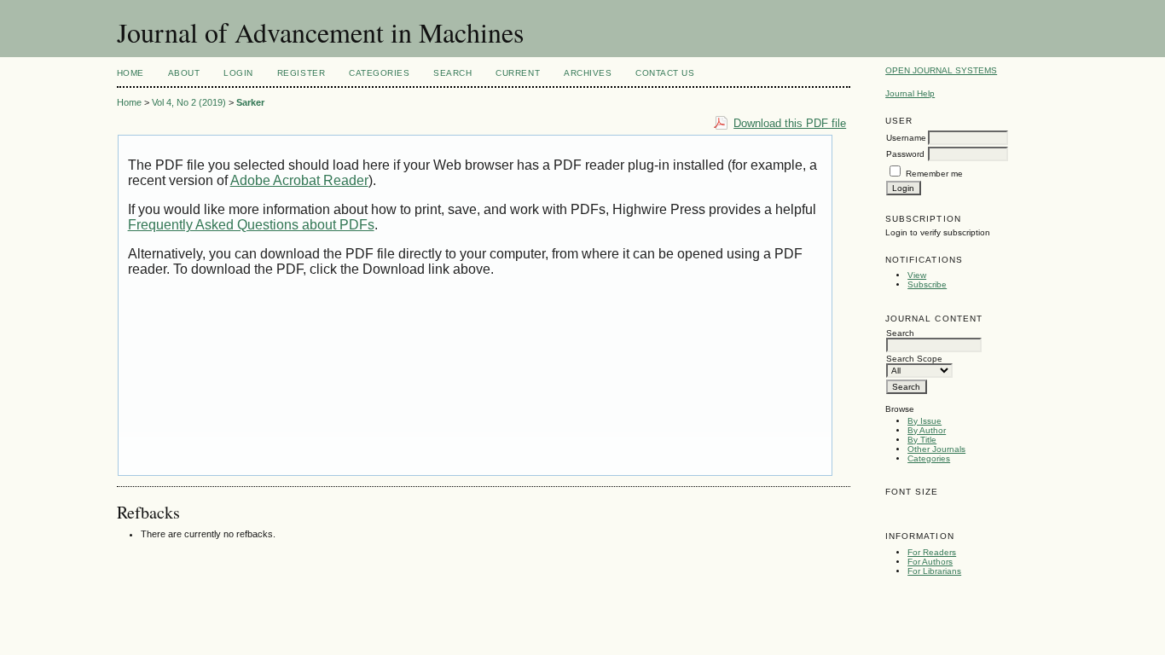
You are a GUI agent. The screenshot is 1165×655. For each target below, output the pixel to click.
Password (905, 154)
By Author (926, 430)
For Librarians (934, 571)
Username (906, 137)
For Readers (931, 552)
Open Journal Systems (941, 70)
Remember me (934, 173)
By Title (921, 439)
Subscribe (927, 284)
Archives (587, 73)
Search (452, 73)
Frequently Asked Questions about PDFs (251, 224)
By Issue (924, 421)
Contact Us (664, 73)
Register (301, 73)
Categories (928, 458)
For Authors (930, 561)
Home (130, 73)
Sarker (250, 102)
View (916, 275)
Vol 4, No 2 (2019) (189, 102)
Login (238, 73)
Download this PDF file (789, 123)
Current (518, 73)
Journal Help (910, 93)
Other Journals (936, 449)
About (184, 73)
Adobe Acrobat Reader (299, 180)
